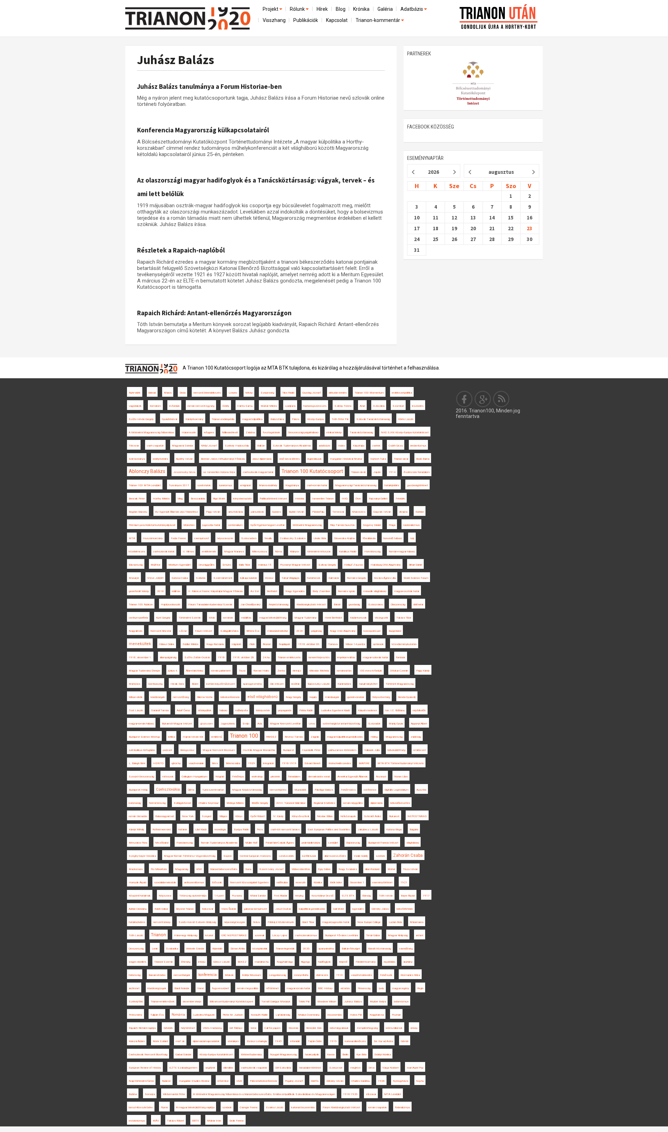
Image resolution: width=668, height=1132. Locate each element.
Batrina (133, 1094)
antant (419, 935)
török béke (336, 882)
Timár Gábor (373, 935)
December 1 (357, 882)
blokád (152, 392)
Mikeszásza (259, 551)
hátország (135, 975)
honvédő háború (392, 538)
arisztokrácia (235, 511)
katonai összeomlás (303, 1107)
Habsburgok (332, 697)
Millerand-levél (230, 432)
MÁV (156, 1120)
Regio (420, 988)
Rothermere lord (161, 829)
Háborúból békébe (277, 631)
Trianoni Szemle (163, 961)
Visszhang (274, 20)
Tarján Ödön (315, 1041)
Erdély (225, 406)
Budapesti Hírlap (138, 789)
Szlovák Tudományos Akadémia (292, 445)
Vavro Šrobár (228, 908)
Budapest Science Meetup (144, 736)
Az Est (254, 591)
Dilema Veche (205, 697)
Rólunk (298, 9)
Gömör (404, 1041)
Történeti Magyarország (399, 683)
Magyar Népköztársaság (247, 789)
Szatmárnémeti (222, 578)
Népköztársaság (278, 604)
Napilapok (284, 644)
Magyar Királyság (398, 935)
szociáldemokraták (165, 882)
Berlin (345, 1054)
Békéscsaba (233, 763)
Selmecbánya (137, 458)
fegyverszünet (220, 988)
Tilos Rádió (288, 392)
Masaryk (134, 578)
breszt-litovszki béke (141, 1107)
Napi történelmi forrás (141, 1081)
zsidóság (416, 736)
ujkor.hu (176, 763)
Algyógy (305, 961)
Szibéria (200, 578)
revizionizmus (137, 1120)
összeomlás (334, 1014)
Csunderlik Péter (311, 750)
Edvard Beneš (312, 763)
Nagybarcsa (376, 1014)
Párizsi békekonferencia (263, 1081)
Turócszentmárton (213, 789)
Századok (374, 723)
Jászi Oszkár (283, 908)
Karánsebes (344, 683)
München (188, 525)
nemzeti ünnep (161, 922)
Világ (180, 498)
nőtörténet (272, 988)
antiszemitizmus (194, 882)
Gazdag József (311, 392)
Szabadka (172, 948)
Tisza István (410, 869)
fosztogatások (271, 432)
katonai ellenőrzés (355, 1041)
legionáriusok (315, 458)
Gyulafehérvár (169, 419)
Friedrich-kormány (366, 961)
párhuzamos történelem (342, 750)
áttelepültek (205, 710)
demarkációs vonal (318, 776)
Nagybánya (292, 485)
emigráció (245, 485)
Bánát (337, 604)
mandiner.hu (262, 961)
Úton (358, 498)
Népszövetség (381, 697)
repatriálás (389, 961)
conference (370, 789)
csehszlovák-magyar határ (258, 472)
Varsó (200, 988)
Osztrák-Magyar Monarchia (259, 750)
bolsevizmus (401, 1001)
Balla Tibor (244, 564)
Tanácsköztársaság (361, 432)
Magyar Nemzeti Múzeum (218, 750)
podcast (167, 750)
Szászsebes (248, 538)
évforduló (174, 406)
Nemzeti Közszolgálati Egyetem (249, 882)
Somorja (150, 1094)
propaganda (284, 710)
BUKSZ (242, 961)
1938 (381, 1081)
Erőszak (217, 882)
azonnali (259, 935)
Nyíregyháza (400, 1081)
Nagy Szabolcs (348, 869)
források (400, 657)
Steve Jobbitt (155, 578)
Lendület (333, 842)
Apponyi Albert (419, 723)
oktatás (345, 988)
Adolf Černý (183, 710)
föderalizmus (402, 1107)
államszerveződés (335, 856)
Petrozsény (135, 1014)
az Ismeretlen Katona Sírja (219, 472)
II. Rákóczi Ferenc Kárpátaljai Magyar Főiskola (215, 591)
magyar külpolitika (252, 419)
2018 (160, 591)
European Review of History (145, 1067)
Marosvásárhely (268, 485)
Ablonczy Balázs (147, 471)
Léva (312, 723)
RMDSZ (271, 736)
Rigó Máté (219, 498)
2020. (306, 948)
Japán (377, 472)
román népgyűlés (353, 803)
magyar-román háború (141, 723)
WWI (199, 869)
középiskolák (260, 948)
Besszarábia (198, 498)
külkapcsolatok (248, 578)
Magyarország (394, 736)
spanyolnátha (326, 948)
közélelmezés (137, 551)
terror (253, 1028)
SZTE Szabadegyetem (183, 1067)
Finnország (364, 988)
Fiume (164, 1107)
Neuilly (268, 538)
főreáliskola (369, 538)
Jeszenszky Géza (184, 472)
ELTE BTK (348, 895)
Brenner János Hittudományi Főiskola (223, 458)
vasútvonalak (196, 763)
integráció (268, 763)
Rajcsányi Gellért (378, 498)
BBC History (325, 988)
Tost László (136, 710)
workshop (257, 776)
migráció (236, 644)
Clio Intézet (277, 683)
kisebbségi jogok (157, 988)
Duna (248, 869)
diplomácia (376, 803)
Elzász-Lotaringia (257, 1041)
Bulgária (413, 829)
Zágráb (315, 736)
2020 (299, 631)
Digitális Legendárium (396, 789)
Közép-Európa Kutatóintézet (216, 1054)
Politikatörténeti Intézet (273, 498)
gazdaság (354, 604)
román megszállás (247, 988)
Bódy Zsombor (321, 591)
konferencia (207, 975)
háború (223, 710)
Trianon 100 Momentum (369, 392)
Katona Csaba (180, 578)
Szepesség (267, 392)
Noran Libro (401, 776)
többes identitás (301, 869)
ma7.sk (180, 1041)
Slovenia (293, 1028)
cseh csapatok (155, 445)
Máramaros (416, 922)
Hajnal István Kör (193, 736)
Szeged (206, 816)
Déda (182, 392)
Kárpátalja (358, 445)
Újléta (191, 789)
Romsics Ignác (346, 591)
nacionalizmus (411, 525)
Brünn (195, 683)
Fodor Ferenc (178, 538)
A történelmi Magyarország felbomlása (151, 432)
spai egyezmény (252, 683)
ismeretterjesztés (319, 657)
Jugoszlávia (227, 723)
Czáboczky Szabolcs (292, 538)
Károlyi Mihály (136, 829)
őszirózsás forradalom (417, 472)
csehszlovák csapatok (254, 1067)
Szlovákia (378, 406)
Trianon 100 (244, 735)
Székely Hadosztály (237, 445)
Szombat (398, 406)
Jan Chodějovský (250, 604)
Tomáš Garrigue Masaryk (276, 1001)
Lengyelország (277, 975)
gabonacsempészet (255, 908)
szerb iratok (204, 485)
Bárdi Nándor (181, 988)
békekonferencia (230, 697)
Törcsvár (134, 445)
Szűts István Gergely (141, 419)
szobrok (227, 1107)
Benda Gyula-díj (407, 697)
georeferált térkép (139, 591)
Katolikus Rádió (347, 551)
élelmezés (322, 975)
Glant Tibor (308, 922)
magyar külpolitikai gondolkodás (345, 736)
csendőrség (406, 948)
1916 (339, 975)
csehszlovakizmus (306, 935)
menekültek (140, 644)
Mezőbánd (161, 842)
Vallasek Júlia (372, 750)
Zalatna (250, 432)
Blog (340, 9)
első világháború (262, 697)
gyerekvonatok (355, 697)
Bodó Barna (422, 458)
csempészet (201, 538)
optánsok (378, 644)
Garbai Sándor (183, 1054)
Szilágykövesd (182, 803)
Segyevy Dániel (372, 525)
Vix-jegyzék (381, 617)
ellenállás (228, 1067)
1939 (251, 763)
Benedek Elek (314, 1028)
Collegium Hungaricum (194, 776)
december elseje (192, 1001)
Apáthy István (184, 458)
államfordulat (372, 869)
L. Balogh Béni (137, 763)
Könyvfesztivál (300, 816)
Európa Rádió (241, 829)
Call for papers (272, 1028)
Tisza (242, 670)
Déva (371, 1067)
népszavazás (225, 538)
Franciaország (184, 842)
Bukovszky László (318, 683)
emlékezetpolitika (402, 392)
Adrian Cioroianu (137, 908)
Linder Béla (319, 538)
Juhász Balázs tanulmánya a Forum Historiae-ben (209, 86)
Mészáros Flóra (138, 842)
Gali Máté (338, 908)
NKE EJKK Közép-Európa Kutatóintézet (405, 432)
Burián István (296, 511)
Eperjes (276, 511)
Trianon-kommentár (378, 20)
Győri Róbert (257, 816)
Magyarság (181, 869)
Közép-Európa (315, 419)
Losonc (233, 392)
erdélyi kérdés (160, 458)
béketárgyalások (339, 1028)
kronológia (220, 829)
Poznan (396, 1014)
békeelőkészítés (400, 803)
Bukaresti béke (157, 975)
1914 (392, 472)
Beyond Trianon (185, 908)
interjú (201, 961)
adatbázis (324, 445)
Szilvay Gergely (327, 564)
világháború (412, 842)
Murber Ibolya (378, 1001)
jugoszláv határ (211, 525)
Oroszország (136, 948)
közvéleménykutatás (404, 644)
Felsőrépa (238, 776)
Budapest (288, 750)
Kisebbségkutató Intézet (311, 604)
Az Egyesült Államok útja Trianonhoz (176, 511)
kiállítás (176, 591)
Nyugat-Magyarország (283, 1054)
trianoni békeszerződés (223, 869)
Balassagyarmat (164, 816)
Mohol (391, 869)
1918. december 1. (140, 657)
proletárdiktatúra (311, 842)
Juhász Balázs (175, 60)
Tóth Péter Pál (340, 419)
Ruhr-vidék (135, 392)
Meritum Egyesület (179, 564)
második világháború (374, 591)
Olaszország (398, 604)
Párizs (295, 419)
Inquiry (313, 697)
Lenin (155, 948)
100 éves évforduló (370, 670)
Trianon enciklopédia (223, 419)
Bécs (215, 763)
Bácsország (136, 564)
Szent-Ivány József (271, 869)
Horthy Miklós (161, 498)
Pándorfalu (318, 511)
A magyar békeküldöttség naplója (195, 1107)
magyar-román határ (298, 988)
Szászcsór (335, 1067)
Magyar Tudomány (305, 617)
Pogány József (294, 1081)
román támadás (138, 816)
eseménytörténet (382, 882)
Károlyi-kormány (194, 419)
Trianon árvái (358, 472)
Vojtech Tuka (378, 458)
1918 (221, 657)
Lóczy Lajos (279, 935)
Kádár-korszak (358, 617)
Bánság (366, 895)
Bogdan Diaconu (138, 511)
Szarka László (274, 1107)
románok (228, 617)
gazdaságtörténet (417, 485)
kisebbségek (158, 697)
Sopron (227, 856)
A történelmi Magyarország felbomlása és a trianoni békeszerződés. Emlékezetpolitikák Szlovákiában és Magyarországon (264, 1094)
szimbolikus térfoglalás (142, 750)
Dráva (256, 922)
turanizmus (225, 485)
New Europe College (369, 922)
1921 (403, 882)
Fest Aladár (280, 895)
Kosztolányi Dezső (322, 895)
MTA (132, 538)
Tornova (332, 644)
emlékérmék (209, 551)
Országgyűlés (206, 564)
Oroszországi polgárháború (303, 432)
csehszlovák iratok (164, 551)
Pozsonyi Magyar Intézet (295, 564)
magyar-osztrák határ (406, 591)
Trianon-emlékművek (163, 1001)
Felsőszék (386, 975)
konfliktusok (309, 856)
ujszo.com (206, 723)
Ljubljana (290, 406)
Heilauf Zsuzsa (353, 564)
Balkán (261, 445)
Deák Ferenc (236, 1120)
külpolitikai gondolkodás (312, 908)
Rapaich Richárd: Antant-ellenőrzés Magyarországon (214, 313)
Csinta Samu (245, 406)
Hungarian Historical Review (346, 458)
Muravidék (300, 789)
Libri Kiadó (201, 829)
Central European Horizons (255, 856)
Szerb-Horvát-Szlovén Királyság (197, 922)
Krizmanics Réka (410, 975)
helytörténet (188, 1028)
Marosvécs (358, 511)
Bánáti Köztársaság (379, 948)
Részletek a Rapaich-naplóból (181, 250)
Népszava (165, 895)
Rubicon (166, 1081)
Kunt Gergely (163, 617)
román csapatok (377, 1107)
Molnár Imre (214, 1120)
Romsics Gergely (356, 578)
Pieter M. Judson (233, 1014)
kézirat (209, 935)
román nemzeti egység (201, 406)
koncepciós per (372, 631)
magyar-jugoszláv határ (335, 922)
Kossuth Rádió (259, 1014)
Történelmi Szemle (189, 617)
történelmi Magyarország (307, 525)
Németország (157, 803)
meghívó (355, 1067)
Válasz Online (166, 644)
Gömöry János (380, 908)
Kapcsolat (337, 20)
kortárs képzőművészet (220, 683)
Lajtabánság (283, 1014)
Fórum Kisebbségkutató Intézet (341, 1107)
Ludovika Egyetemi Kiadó (335, 710)
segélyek (210, 1067)
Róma (278, 551)
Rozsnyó (381, 776)
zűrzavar (371, 1094)
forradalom (294, 776)
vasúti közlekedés (361, 975)
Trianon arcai (401, 458)
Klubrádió (217, 948)
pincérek (275, 776)
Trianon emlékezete (289, 657)
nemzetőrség (181, 697)
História (299, 498)
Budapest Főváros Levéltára (341, 935)
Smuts (226, 564)
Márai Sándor (258, 895)
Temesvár (338, 511)
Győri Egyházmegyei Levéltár (267, 525)
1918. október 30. (309, 644)
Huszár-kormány (153, 538)
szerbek (380, 856)
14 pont (219, 895)
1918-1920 (350, 1094)
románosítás (344, 670)
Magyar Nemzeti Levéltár (285, 723)
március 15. (265, 564)
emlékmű (216, 736)
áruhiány (408, 961)
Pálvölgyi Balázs (324, 789)
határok (182, 829)
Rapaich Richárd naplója (142, 1028)
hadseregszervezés (314, 406)
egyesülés (358, 908)
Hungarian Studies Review (194, 1081)
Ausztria (421, 789)
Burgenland (395, 631)
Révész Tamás (294, 736)
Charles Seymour (208, 803)
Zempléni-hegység (367, 1028)
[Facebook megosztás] (464, 399)
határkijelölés (391, 485)
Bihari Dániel (415, 564)
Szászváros (375, 604)
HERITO (158, 763)
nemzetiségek (182, 975)
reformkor (223, 1081)
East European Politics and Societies (329, 829)
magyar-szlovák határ (375, 657)
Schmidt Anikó (372, 816)
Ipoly (381, 988)
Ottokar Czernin (399, 670)
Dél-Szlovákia (283, 1067)
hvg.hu (420, 1081)
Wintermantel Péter (174, 1094)
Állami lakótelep (194, 670)
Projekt (271, 9)
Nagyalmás (135, 631)
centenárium (235, 525)
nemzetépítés (278, 789)
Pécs (260, 829)
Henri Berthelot (333, 617)
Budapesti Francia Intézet (383, 842)
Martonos (134, 683)
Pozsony (237, 895)
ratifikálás (282, 882)
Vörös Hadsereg (212, 1028)
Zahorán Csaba (408, 855)
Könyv (238, 816)
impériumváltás (346, 657)
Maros (168, 392)
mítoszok (168, 776)
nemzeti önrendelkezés (207, 392)
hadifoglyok (324, 961)
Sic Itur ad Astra (383, 1041)
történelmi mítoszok (319, 551)
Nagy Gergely (293, 697)
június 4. (173, 670)
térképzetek (263, 710)
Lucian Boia (395, 922)
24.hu (266, 657)
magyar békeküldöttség (272, 617)
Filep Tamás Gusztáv (342, 525)
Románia (178, 1014)
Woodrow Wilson (326, 1001)
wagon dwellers (137, 961)
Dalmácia (333, 578)
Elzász (269, 578)
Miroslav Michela (319, 670)
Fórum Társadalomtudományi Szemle (210, 604)
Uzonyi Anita (301, 975)
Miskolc (229, 975)
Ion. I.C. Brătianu (395, 710)
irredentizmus (418, 445)
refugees (209, 432)
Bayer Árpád (408, 895)
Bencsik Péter (137, 498)
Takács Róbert (175, 1120)
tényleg (299, 895)
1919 (333, 1041)
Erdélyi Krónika (382, 1054)
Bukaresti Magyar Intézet (177, 723)
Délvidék (168, 1028)
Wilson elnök (136, 697)
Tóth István (386, 895)
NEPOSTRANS (417, 816)
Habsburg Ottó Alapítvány (386, 564)
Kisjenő (343, 961)
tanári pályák (312, 1054)
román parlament (221, 670)
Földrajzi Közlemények (281, 922)
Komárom (155, 406)
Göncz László (221, 961)
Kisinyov (294, 551)
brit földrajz (236, 1028)
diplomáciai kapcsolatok (206, 1041)
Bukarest (394, 816)
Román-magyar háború (402, 551)
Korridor (419, 511)
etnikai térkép (334, 432)
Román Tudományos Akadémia (219, 842)
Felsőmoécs (348, 789)
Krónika (361, 9)
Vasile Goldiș (361, 856)
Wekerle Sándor (195, 948)
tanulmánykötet (368, 683)
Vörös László (405, 419)
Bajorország (353, 842)
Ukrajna (403, 511)
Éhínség (185, 961)
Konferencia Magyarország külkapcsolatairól (203, 130)
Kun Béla (361, 1054)
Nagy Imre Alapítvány (343, 631)
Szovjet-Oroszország (141, 776)
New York (188, 816)
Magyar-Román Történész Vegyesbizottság (189, 856)
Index (341, 445)
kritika (171, 736)
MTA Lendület (392, 1094)
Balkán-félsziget (351, 948)
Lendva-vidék (286, 856)
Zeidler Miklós (190, 644)
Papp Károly (423, 670)
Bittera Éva (252, 631)
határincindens (137, 922)
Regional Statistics (324, 803)
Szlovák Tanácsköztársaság (373, 419)
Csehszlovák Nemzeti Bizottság (148, 1054)
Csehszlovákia (168, 789)
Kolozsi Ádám (137, 1041)
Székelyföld (136, 1001)
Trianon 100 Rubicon (141, 604)
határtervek (313, 578)
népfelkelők (419, 710)
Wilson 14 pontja (355, 644)
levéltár (296, 683)
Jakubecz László (368, 829)
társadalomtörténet (310, 1067)
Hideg (374, 736)
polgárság (316, 631)
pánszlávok (257, 511)
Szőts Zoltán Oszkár (197, 657)
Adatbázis (412, 9)
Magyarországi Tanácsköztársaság (355, 485)
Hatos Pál (355, 1014)
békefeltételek (405, 908)
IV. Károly (278, 816)
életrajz (297, 670)
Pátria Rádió (306, 710)
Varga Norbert (390, 1067)
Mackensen (136, 869)
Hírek (322, 9)
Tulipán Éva (157, 1014)
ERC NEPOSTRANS (234, 935)
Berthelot (272, 591)
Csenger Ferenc (249, 1107)
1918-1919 (289, 763)
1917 (426, 895)
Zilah (252, 644)
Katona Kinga (393, 829)
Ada (259, 723)
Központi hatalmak (140, 895)
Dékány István (334, 1081)
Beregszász (187, 750)
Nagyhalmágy (285, 961)
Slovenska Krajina (344, 538)
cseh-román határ (317, 485)
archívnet (134, 988)
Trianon (158, 934)
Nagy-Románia (215, 644)
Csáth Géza (396, 445)
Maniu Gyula (396, 723)
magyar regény (400, 988)
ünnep (414, 1028)
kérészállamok (394, 1028)
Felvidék (400, 498)
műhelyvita (241, 710)
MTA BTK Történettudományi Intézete (400, 763)
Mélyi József (209, 445)
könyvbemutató (242, 498)
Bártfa (314, 1081)
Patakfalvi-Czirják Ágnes (279, 842)
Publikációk (305, 20)
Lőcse (183, 631)
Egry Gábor (324, 869)
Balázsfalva (277, 419)
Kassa (330, 1054)
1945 (278, 1041)
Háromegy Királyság (185, 935)
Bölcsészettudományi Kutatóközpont (231, 1001)
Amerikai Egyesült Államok (352, 776)
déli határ (418, 604)
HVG (345, 498)
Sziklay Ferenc (343, 406)
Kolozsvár (207, 908)
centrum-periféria (138, 617)
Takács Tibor (403, 617)
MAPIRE (364, 763)
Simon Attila (237, 948)
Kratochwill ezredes (339, 763)
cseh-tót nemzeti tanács (285, 829)
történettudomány (251, 1054)
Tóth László (136, 935)
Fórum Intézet (203, 631)
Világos (223, 816)
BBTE (195, 1120)
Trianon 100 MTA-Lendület (145, 485)
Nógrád (219, 776)
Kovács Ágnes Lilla (385, 578)
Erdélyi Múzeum (251, 975)
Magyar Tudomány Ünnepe (144, 670)
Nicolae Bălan (325, 816)
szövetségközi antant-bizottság (341, 723)
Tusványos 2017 (179, 485)
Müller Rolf (251, 842)
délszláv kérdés (338, 392)
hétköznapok (348, 816)
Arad (362, 406)
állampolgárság (168, 657)
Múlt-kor (155, 564)
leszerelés (417, 406)
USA (239, 1081)
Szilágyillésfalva (229, 631)
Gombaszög (155, 683)
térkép (249, 392)
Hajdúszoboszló (170, 604)
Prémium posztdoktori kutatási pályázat (152, 525)
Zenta (281, 670)
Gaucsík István (382, 511)
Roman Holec (261, 670)
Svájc (245, 723)
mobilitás (246, 617)
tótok (212, 617)
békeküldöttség (396, 750)
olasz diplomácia (262, 458)
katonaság (135, 803)
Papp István (213, 511)
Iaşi (412, 538)
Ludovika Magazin (204, 1014)
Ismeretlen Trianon (323, 498)
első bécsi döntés (289, 458)
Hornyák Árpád (137, 882)
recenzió (300, 882)
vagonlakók (135, 406)
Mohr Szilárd (160, 1041)
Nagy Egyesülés (294, 591)
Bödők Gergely (260, 803)
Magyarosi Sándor (182, 445)
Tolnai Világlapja (290, 578)
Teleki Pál (304, 1001)
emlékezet (419, 750)
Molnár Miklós (269, 406)
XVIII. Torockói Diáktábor (290, 803)
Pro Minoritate (159, 869)
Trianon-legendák (285, 948)
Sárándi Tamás (160, 710)
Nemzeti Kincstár (160, 631)
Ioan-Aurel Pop (415, 1067)
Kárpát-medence (367, 710)
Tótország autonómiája (192, 895)
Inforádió (295, 1041)
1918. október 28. (244, 657)
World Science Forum (416, 578)
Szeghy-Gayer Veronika (142, 856)
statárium (233, 1041)
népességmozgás (234, 922)
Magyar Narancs (234, 551)
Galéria (385, 9)
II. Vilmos (188, 551)
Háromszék (189, 432)
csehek (376, 445)
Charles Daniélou (360, 1081)
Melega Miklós (235, 803)
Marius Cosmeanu (308, 1014)
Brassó (267, 644)
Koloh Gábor (161, 908)
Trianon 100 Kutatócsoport (312, 471)
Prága (392, 525)
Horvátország (372, 551)
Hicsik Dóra (177, 683)
